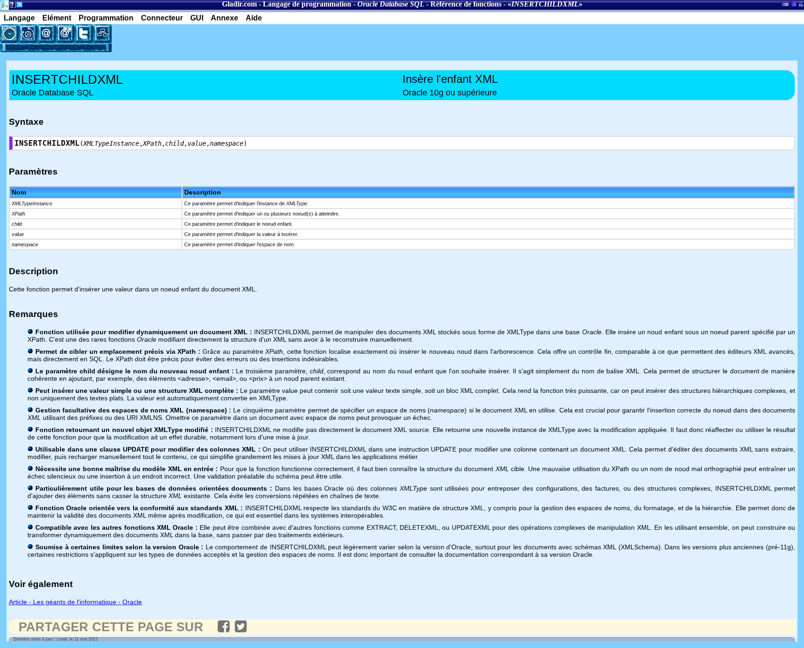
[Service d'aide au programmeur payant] (65, 33)
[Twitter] (83, 33)
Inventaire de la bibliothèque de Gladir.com (792, 3)
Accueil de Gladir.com (4, 4)
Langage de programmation (307, 4)
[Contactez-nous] (46, 33)
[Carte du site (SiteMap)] (102, 33)
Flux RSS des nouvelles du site (17, 6)
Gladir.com (239, 4)
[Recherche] (28, 33)
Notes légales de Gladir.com (10, 6)
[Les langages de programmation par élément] (9, 33)
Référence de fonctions (466, 4)
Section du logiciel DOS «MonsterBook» (785, 6)
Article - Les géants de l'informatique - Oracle (75, 602)
